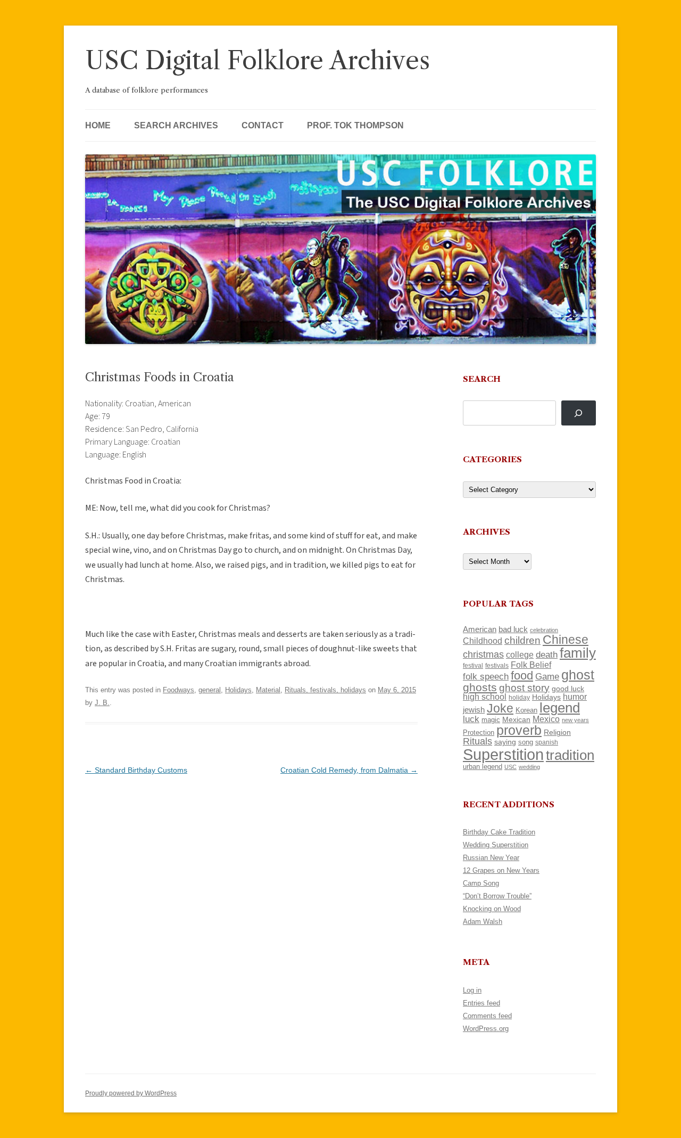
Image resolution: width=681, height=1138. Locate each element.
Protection (478, 732)
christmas (483, 654)
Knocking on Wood (492, 909)
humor (575, 696)
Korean (526, 710)
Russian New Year (491, 858)
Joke (500, 708)
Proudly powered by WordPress (131, 1093)
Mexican (516, 719)
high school (484, 696)
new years (575, 720)
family (578, 653)
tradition (570, 755)
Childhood (482, 640)
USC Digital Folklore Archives (257, 60)
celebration (544, 630)
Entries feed (481, 1003)
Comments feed (487, 1016)
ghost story (524, 687)
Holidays (238, 690)
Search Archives (176, 125)
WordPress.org (486, 1029)
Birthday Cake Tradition (499, 832)
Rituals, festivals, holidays (325, 690)
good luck (568, 688)
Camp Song (481, 883)
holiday (519, 697)
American (479, 629)
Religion (557, 732)
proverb (519, 730)
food (522, 675)
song (525, 742)
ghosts (480, 687)
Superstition (503, 754)
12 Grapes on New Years (501, 870)
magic (490, 720)
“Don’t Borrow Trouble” (497, 896)
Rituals (477, 741)
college (520, 654)
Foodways (178, 690)
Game (547, 677)
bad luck (513, 629)
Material (268, 690)
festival (473, 665)
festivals (497, 665)
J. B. (102, 703)
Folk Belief (531, 664)
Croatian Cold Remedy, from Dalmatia (349, 770)
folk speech (486, 677)
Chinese (565, 639)
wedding (529, 767)
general (209, 690)
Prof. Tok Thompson (355, 125)
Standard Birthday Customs (136, 770)
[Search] (578, 412)
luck (471, 719)
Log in (472, 990)
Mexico (546, 719)
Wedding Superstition (495, 845)
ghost (577, 675)
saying (505, 742)
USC (510, 767)
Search (482, 379)
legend (559, 707)
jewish (474, 710)
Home (98, 125)
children (522, 640)
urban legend (482, 767)
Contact (263, 125)
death (547, 654)
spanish (546, 742)
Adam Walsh (482, 922)
